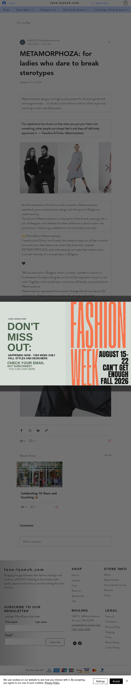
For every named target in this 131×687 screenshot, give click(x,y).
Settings (100, 681)
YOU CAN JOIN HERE (22, 369)
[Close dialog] (127, 305)
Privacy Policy (52, 682)
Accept (116, 681)
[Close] (127, 681)
